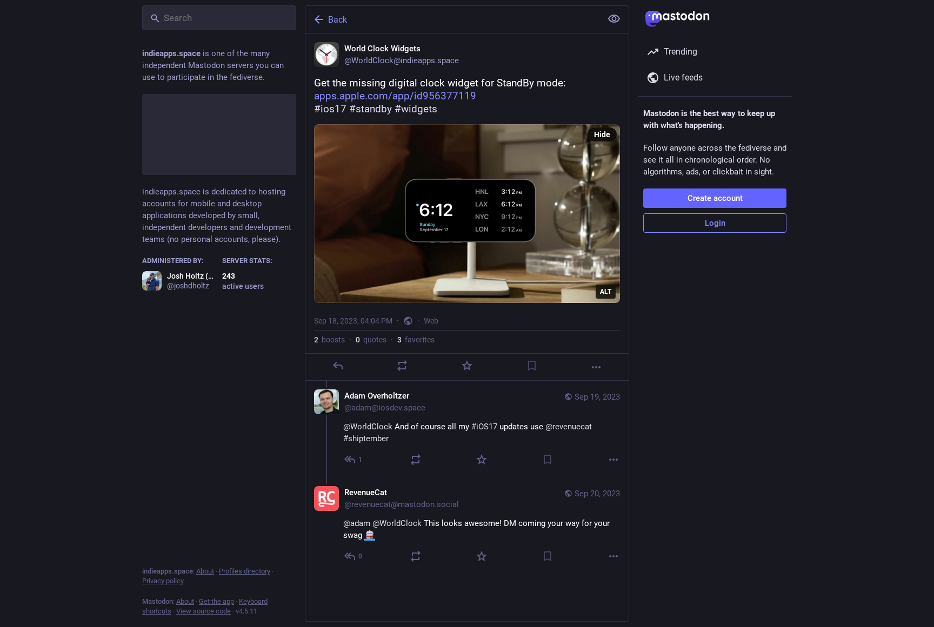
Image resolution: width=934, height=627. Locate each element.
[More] (596, 367)
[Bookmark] (531, 365)
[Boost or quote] (402, 365)
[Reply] (337, 365)
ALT (605, 291)
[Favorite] (467, 365)
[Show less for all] (614, 19)
